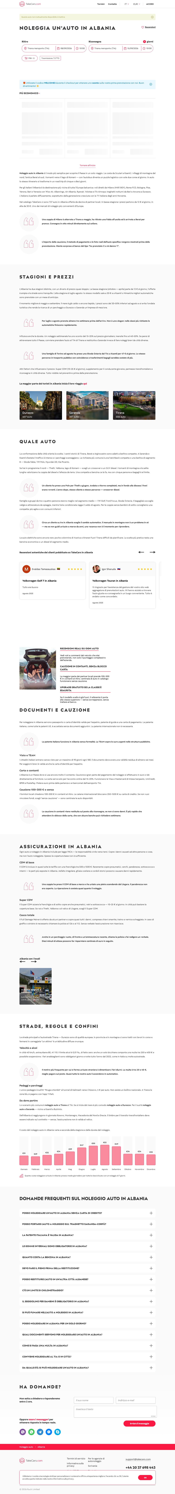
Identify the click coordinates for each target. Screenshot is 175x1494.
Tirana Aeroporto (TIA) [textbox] (38, 48)
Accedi (150, 4)
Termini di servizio (76, 1458)
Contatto (112, 4)
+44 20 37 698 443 (141, 1467)
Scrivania (92, 1466)
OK (145, 1478)
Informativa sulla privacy (75, 1464)
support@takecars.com (138, 1459)
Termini (101, 4)
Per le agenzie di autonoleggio (96, 1459)
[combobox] (41, 48)
